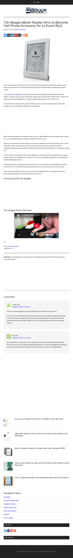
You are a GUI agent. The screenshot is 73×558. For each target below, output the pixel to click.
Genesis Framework (43, 551)
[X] (8, 35)
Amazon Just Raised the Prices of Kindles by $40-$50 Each (39, 419)
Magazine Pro (32, 551)
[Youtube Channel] (11, 530)
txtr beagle (16, 94)
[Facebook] (5, 35)
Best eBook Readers (10, 511)
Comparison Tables (10, 504)
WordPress (53, 551)
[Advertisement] (36, 122)
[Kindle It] (19, 35)
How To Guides (8, 518)
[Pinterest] (15, 35)
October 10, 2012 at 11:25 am (21, 338)
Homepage (7, 497)
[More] (26, 35)
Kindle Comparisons (10, 507)
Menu (38, 2)
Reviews (6, 514)
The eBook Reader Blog (11, 500)
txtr (12, 248)
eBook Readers (14, 246)
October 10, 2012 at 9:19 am (21, 307)
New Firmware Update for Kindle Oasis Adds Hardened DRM (40, 448)
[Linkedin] (12, 35)
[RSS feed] (14, 530)
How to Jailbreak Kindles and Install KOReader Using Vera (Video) (42, 478)
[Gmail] (22, 35)
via (4, 242)
